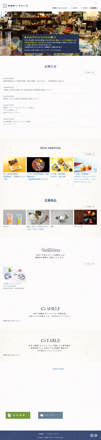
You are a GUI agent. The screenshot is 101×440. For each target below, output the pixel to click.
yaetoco (6, 226)
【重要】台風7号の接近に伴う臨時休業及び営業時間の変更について (27, 90)
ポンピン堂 (78, 226)
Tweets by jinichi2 (58, 369)
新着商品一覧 (90, 154)
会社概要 (40, 434)
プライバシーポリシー (53, 434)
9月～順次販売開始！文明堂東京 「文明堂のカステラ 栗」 (14, 176)
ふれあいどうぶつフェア (12, 284)
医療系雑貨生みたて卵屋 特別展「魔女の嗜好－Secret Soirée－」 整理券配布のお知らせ (33, 81)
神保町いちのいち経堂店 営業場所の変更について (20, 99)
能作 (52, 226)
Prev (17, 43)
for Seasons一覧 (90, 264)
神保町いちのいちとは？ (60, 8)
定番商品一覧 (90, 206)
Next (83, 43)
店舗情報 (93, 8)
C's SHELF (74, 8)
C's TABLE (84, 8)
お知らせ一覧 (90, 72)
